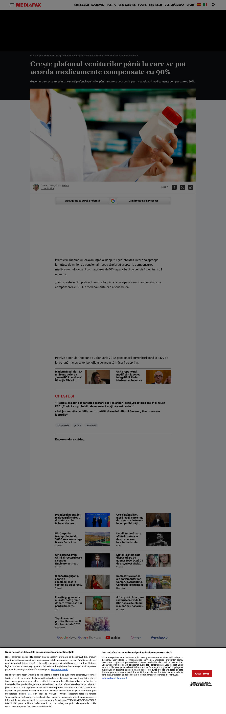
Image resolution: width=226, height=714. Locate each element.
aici (29, 694)
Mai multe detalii (59, 669)
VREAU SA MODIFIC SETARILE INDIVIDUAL (201, 683)
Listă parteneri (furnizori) (114, 678)
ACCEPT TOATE (202, 674)
